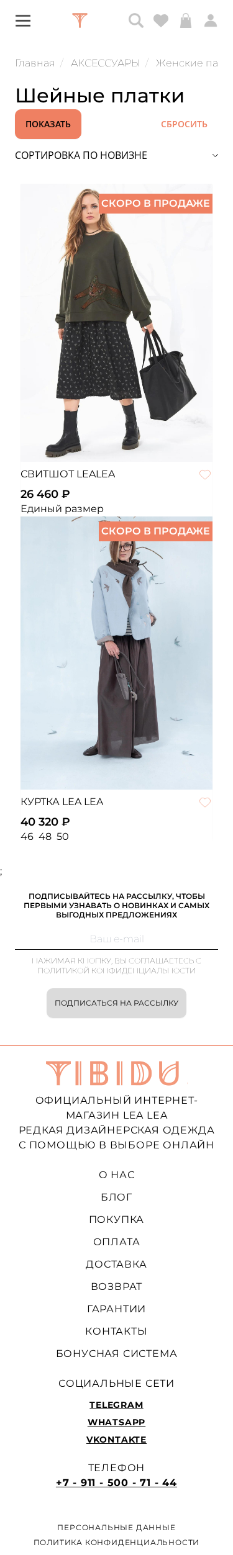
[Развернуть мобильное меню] (22, 20)
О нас (117, 1175)
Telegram (116, 1404)
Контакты (116, 1331)
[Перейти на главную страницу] (80, 20)
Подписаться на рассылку (116, 1002)
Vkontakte (116, 1439)
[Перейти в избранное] (160, 20)
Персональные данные (116, 1527)
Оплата (116, 1242)
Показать (48, 124)
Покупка (117, 1219)
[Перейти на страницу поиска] (136, 20)
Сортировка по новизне (81, 155)
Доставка (116, 1264)
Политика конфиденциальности (117, 1542)
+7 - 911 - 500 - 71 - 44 (116, 1483)
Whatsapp (116, 1422)
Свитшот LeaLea (68, 474)
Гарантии (116, 1309)
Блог (116, 1197)
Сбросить (184, 124)
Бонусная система (117, 1353)
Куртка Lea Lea (62, 802)
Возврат (117, 1286)
